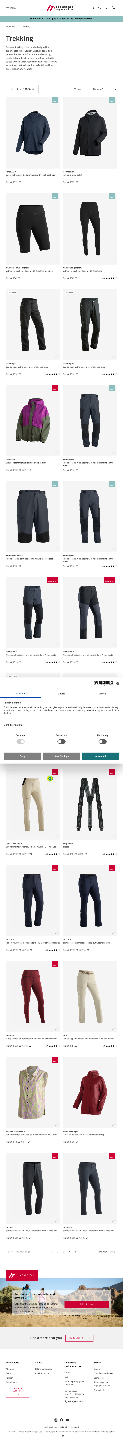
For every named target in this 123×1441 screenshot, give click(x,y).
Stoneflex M (68, 459)
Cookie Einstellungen (47, 1432)
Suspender (68, 843)
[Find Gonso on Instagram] (55, 1420)
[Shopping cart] (113, 8)
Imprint (28, 1432)
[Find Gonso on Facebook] (61, 1420)
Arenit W (10, 1035)
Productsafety (100, 1390)
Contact (68, 1372)
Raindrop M (68, 363)
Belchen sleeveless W (15, 1131)
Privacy (35, 1432)
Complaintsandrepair (103, 1373)
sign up (83, 1304)
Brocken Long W (70, 1131)
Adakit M (10, 939)
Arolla (65, 1035)
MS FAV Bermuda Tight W (17, 268)
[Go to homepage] (61, 8)
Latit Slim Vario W (14, 843)
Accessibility (110, 1432)
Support (97, 1369)
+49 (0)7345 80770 (76, 1401)
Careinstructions (42, 1373)
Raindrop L (11, 363)
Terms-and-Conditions (15, 1432)
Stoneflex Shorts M (14, 555)
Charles (9, 1227)
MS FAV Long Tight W (72, 268)
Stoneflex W (68, 555)
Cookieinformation (63, 1432)
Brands (9, 1373)
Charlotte (67, 1227)
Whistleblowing (78, 1432)
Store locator (76, 1337)
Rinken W (10, 459)
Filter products (24, 89)
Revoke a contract (18, 1389)
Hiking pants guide (43, 1369)
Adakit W (67, 939)
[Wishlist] (99, 8)
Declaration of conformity (95, 1432)
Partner (9, 1377)
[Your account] (106, 8)
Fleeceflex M (11, 651)
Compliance (11, 1382)
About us (10, 1369)
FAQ (66, 1377)
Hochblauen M (69, 171)
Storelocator (99, 1377)
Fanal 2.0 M (11, 171)
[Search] (92, 8)
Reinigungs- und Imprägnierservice (102, 1384)
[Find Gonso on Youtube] (67, 1420)
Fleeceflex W (69, 651)
